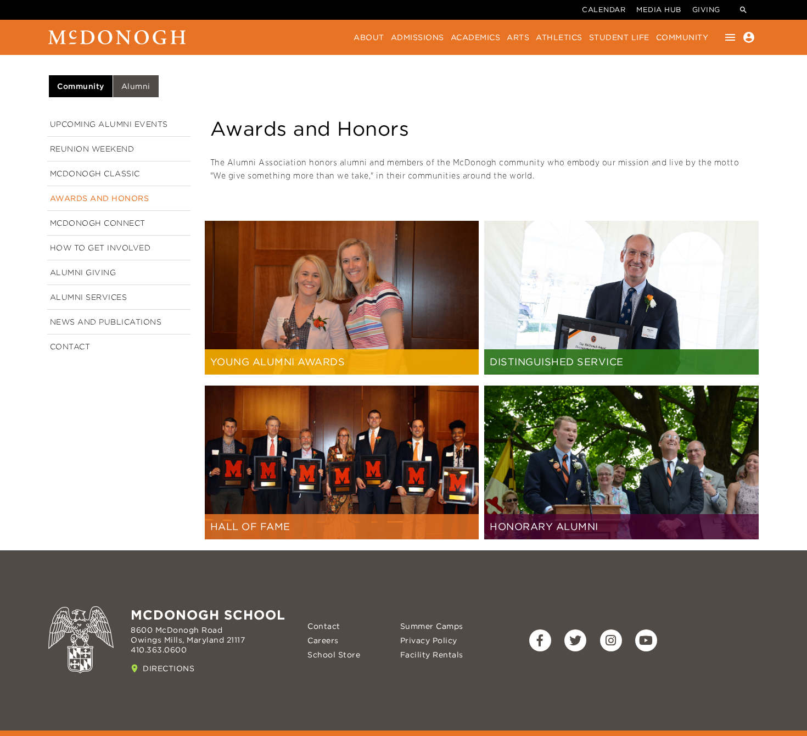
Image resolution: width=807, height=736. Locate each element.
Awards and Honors (99, 198)
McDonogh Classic (95, 173)
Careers (323, 640)
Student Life (619, 37)
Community (682, 37)
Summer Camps (431, 626)
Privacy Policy (428, 640)
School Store (333, 654)
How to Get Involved (100, 247)
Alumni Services (88, 297)
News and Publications (106, 321)
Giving (706, 9)
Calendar (603, 9)
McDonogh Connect (97, 223)
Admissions (417, 37)
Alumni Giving (83, 272)
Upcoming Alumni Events (109, 124)
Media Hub (658, 9)
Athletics (559, 37)
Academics (476, 37)
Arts (518, 37)
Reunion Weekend (92, 148)
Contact (70, 346)
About (369, 37)
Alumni (135, 86)
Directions (168, 668)
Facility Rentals (431, 654)
